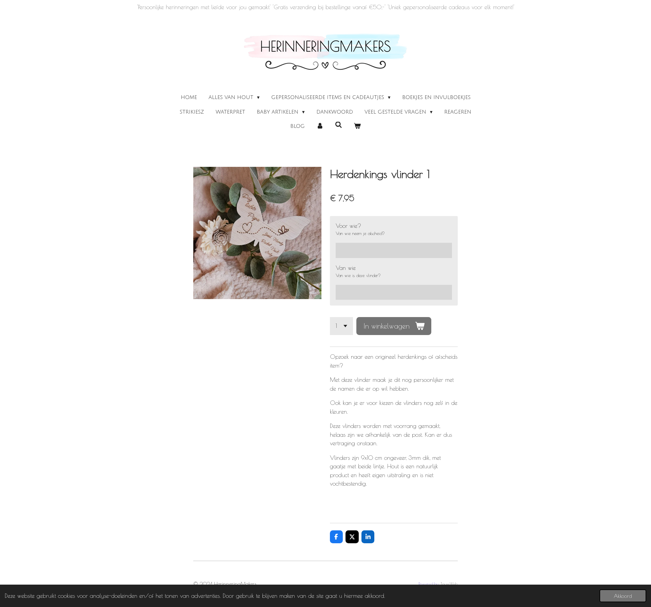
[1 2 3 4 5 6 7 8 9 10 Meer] (341, 326)
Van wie (346, 268)
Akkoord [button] (623, 596)
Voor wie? (348, 225)
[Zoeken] (338, 125)
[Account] (320, 126)
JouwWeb (449, 584)
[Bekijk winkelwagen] (357, 126)
